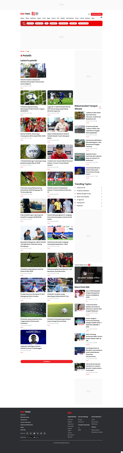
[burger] (101, 17)
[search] (89, 14)
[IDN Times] (29, 14)
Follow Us (22, 433)
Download (23, 437)
